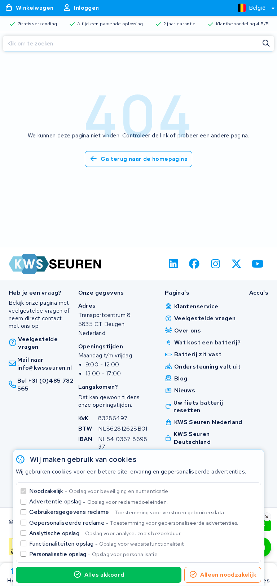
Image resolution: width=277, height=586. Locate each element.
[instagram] (215, 264)
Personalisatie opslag (94, 554)
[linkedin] (173, 264)
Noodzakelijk (99, 491)
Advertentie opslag (98, 501)
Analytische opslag (105, 533)
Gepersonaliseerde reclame (133, 522)
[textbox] (251, 8)
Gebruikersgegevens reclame (127, 512)
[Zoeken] (266, 44)
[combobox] (253, 8)
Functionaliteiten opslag (107, 543)
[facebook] (194, 264)
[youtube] (257, 264)
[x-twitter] (236, 264)
